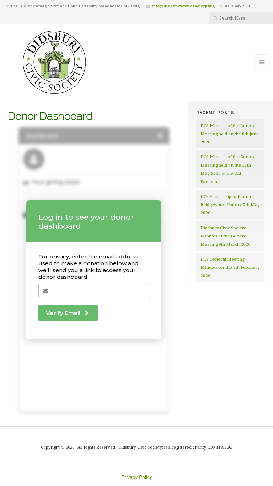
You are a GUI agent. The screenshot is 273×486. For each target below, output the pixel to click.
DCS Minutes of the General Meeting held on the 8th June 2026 (229, 134)
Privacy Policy (136, 477)
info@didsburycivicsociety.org (183, 6)
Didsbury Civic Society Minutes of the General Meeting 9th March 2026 (225, 236)
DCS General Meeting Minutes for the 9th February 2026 (230, 267)
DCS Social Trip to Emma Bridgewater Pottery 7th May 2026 (230, 205)
